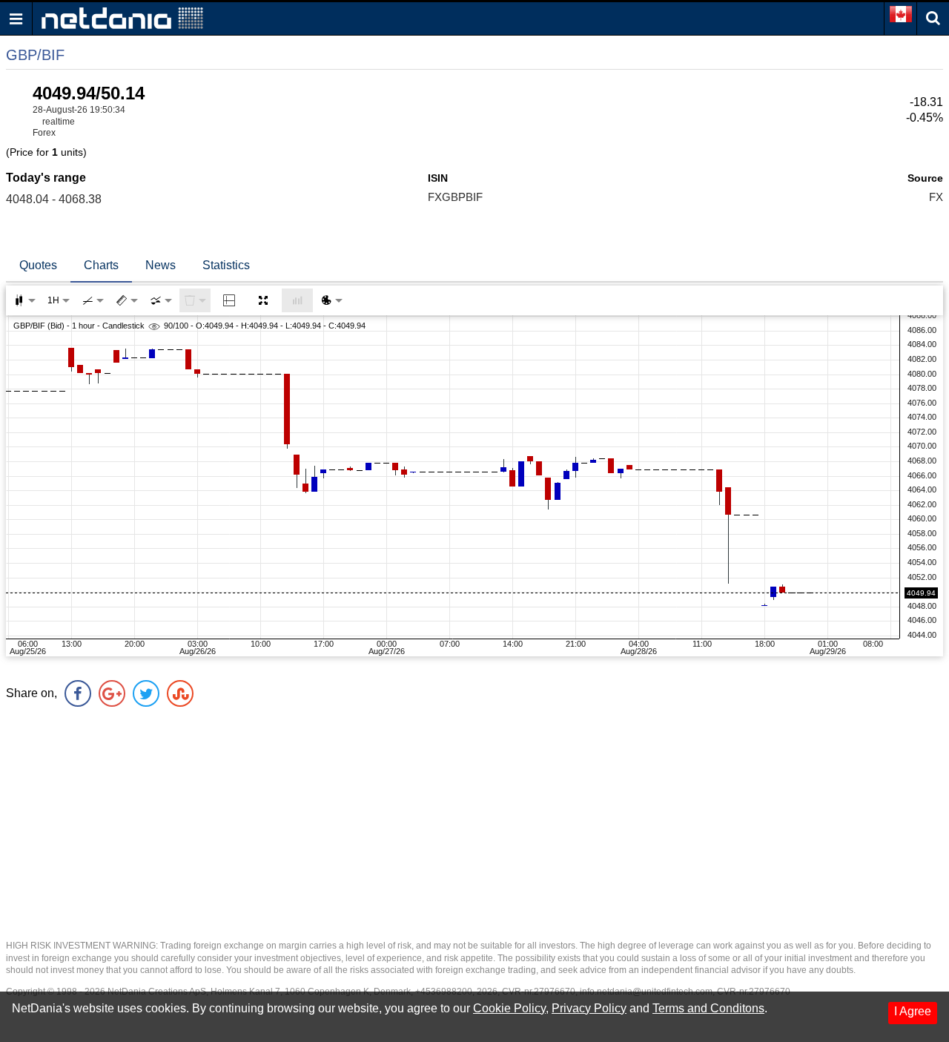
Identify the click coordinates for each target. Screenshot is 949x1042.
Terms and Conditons (708, 1008)
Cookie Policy (509, 1008)
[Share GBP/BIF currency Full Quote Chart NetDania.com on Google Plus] (112, 693)
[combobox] (160, 300)
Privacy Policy (589, 1008)
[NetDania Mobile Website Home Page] (122, 17)
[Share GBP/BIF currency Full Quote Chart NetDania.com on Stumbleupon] (180, 693)
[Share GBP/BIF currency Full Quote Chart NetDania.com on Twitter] (146, 693)
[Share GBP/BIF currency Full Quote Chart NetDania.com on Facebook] (78, 693)
